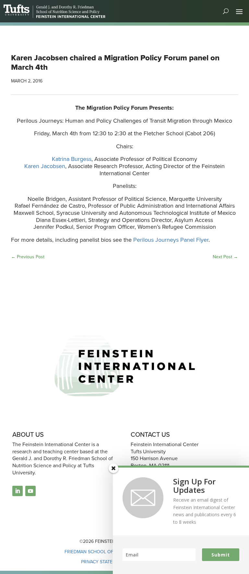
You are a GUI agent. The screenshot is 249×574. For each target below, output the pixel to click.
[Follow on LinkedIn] (17, 491)
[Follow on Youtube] (30, 491)
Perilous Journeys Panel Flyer (170, 240)
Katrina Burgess (71, 159)
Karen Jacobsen (44, 166)
